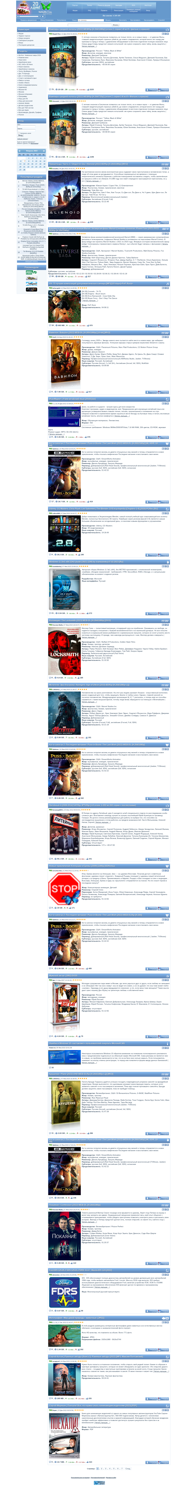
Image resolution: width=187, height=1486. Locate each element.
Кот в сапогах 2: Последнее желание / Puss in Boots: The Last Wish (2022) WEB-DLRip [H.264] (95, 915)
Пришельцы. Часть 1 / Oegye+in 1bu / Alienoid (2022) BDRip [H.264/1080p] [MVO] (88, 164)
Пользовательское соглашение (80, 1477)
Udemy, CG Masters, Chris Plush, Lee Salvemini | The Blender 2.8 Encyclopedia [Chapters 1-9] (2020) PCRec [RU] (103, 509)
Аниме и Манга (24, 83)
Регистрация (118, 10)
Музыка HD (23, 89)
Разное (21, 115)
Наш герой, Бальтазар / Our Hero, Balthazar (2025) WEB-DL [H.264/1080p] (33, 216)
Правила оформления (28, 20)
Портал (75, 5)
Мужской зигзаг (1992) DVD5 (63, 976)
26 (44, 167)
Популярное (61, 20)
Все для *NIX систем (26, 108)
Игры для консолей (25, 101)
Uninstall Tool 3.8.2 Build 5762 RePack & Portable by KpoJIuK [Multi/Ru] (33, 247)
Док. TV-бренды (24, 73)
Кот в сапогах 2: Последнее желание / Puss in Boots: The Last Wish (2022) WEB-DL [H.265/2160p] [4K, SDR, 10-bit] (103, 1141)
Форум (75, 10)
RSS (133, 5)
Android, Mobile (24, 103)
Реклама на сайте (111, 1477)
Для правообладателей (98, 1477)
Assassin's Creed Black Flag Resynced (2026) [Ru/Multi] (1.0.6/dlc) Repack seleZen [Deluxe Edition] (33, 232)
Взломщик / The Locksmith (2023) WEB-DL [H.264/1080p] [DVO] (80, 620)
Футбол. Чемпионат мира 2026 (30, 55)
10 (36, 161)
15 (28, 164)
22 (28, 167)
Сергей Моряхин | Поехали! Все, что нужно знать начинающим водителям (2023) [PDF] (93, 1406)
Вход (148, 10)
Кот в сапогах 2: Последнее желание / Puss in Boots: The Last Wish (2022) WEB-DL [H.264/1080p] (97, 745)
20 (20, 167)
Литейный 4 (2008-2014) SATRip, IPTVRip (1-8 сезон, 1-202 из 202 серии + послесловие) (92, 805)
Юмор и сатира (24, 80)
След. (128, 1469)
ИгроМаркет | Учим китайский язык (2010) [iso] (72, 399)
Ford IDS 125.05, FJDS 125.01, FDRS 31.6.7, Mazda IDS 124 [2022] (80, 1270)
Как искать (123, 20)
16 (32, 164)
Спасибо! (161, 20)
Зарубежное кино (25, 62)
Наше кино (22, 60)
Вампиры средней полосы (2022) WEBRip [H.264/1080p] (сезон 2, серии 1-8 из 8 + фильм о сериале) (99, 29)
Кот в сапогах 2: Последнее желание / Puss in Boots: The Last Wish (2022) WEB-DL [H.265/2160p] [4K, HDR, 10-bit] (103, 444)
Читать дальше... (89, 46)
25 (40, 167)
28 (24, 170)
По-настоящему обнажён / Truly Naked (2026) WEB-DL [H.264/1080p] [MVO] (33, 210)
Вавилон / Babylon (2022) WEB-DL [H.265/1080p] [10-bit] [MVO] (79, 332)
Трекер (89, 5)
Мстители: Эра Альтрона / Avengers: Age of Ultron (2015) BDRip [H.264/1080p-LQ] (89, 685)
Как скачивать (135, 20)
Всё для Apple (24, 110)
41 (52, 157)
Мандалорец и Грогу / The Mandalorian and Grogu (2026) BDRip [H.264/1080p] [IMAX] (33, 204)
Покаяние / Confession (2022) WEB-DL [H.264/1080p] (74, 1205)
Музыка (21, 92)
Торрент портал (24, 36)
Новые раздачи (24, 38)
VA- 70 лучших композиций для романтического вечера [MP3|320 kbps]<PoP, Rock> (91, 284)
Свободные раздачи (26, 40)
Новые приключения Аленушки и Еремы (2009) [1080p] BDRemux (82, 866)
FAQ (89, 10)
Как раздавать (149, 20)
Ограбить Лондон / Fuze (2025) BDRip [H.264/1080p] (33, 186)
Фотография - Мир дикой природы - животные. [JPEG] (76, 1318)
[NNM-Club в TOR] (99, 1484)
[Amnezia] (31, 291)
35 (52, 276)
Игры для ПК (23, 99)
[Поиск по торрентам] (31, 279)
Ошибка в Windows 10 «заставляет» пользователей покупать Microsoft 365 (87, 1043)
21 (24, 167)
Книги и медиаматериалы (28, 85)
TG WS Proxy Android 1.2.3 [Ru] (33, 189)
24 (36, 167)
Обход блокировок (46, 20)
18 (40, 164)
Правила (104, 10)
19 (44, 164)
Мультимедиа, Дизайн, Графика (30, 112)
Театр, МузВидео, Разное (28, 71)
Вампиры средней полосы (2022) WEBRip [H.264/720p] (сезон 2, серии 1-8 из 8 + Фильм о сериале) (98, 97)
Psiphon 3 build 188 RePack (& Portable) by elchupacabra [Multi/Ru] (33, 238)
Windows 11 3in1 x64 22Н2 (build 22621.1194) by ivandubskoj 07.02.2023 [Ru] (86, 562)
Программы (23, 96)
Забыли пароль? (22, 139)
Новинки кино (23, 58)
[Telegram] (31, 285)
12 (44, 161)
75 (52, 89)
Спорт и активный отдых (28, 78)
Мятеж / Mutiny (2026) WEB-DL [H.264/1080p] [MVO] (33, 182)
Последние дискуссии (26, 45)
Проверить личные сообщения (133, 10)
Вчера (21, 43)
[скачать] (40, 16)
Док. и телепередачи (26, 76)
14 (24, 164)
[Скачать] (31, 274)
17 (36, 164)
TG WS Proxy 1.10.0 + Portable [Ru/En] (33, 226)
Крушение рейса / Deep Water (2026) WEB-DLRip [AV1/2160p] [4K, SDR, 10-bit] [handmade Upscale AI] (33, 257)
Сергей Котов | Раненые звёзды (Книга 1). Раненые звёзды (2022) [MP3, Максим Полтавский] (96, 1357)
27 (20, 170)
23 (32, 167)
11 (40, 161)
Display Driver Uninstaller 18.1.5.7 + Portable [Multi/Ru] (33, 242)
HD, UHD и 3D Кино (26, 64)
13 (20, 164)
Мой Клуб (148, 5)
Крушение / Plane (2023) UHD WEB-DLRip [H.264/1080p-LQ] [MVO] (81, 1074)
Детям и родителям (26, 105)
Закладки (118, 5)
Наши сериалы (24, 67)
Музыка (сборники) (25, 94)
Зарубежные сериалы (26, 69)
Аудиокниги (23, 87)
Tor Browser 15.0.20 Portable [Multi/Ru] (33, 252)
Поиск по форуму (104, 5)
